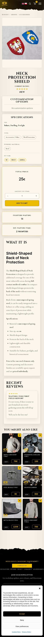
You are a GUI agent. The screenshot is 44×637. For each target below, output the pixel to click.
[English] (23, 4)
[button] (40, 588)
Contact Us (22, 566)
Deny (22, 620)
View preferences (22, 626)
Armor (14, 14)
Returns (13, 569)
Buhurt (5, 14)
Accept (22, 614)
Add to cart (22, 203)
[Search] (30, 3)
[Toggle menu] (40, 3)
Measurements (38, 569)
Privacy (20, 569)
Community (28, 569)
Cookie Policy (16, 632)
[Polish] (26, 4)
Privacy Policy (26, 632)
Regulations (4, 569)
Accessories (24, 14)
